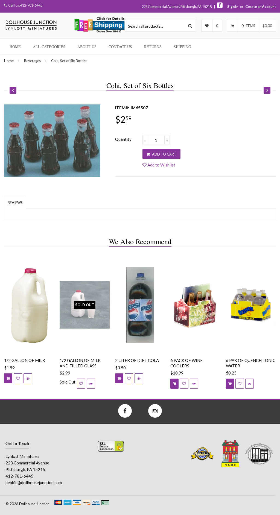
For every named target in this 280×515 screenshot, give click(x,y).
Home (15, 46)
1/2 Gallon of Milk (24, 360)
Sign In (232, 6)
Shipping (182, 46)
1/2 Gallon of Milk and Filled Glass (80, 363)
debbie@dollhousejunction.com (33, 482)
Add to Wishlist (161, 164)
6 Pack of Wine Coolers (186, 363)
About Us (87, 46)
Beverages (32, 60)
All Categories (49, 46)
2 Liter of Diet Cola (137, 360)
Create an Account (260, 6)
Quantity (123, 139)
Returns (153, 46)
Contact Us (120, 46)
